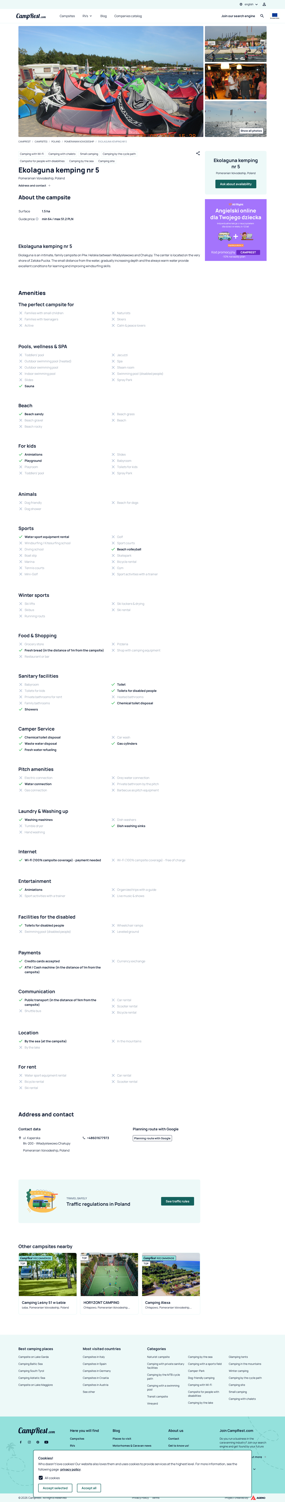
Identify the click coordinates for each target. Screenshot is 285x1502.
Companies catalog (128, 16)
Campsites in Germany (97, 1371)
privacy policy (70, 1469)
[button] (90, 1430)
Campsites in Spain (94, 1364)
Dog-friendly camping (201, 1378)
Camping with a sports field (205, 1364)
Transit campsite (157, 1396)
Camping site (106, 161)
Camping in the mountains (245, 1364)
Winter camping (238, 1371)
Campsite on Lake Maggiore (35, 1385)
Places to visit (122, 1438)
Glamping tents (238, 1357)
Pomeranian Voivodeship (79, 141)
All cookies (52, 1478)
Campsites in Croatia (96, 1378)
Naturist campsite (158, 1357)
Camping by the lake (200, 1402)
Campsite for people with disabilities (42, 161)
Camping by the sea (81, 161)
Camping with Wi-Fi (32, 154)
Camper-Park (196, 1371)
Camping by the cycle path (119, 154)
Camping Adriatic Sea (31, 1378)
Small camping (89, 154)
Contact (173, 1438)
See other (89, 1392)
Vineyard (152, 1403)
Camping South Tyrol (31, 1371)
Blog (103, 16)
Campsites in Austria (95, 1385)
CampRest (24, 141)
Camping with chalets (61, 154)
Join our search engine (238, 16)
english (249, 4)
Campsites (67, 16)
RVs (85, 16)
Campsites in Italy (94, 1357)
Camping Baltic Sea (30, 1364)
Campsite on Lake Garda (33, 1357)
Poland (55, 141)
